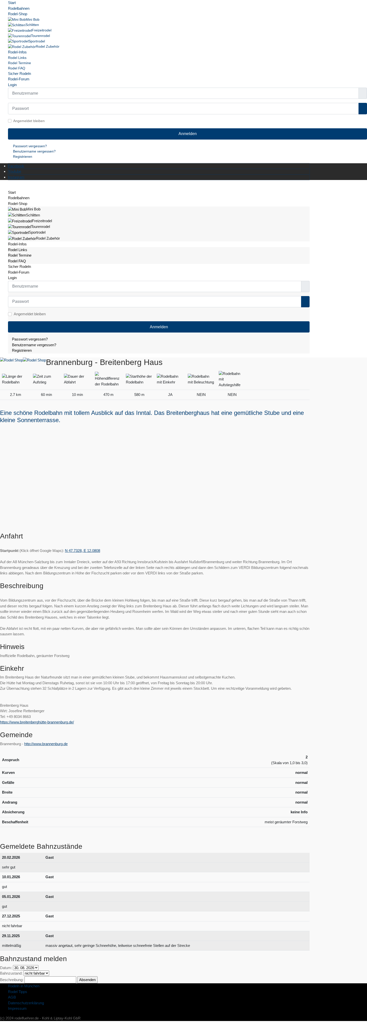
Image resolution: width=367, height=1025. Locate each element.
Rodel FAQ (16, 68)
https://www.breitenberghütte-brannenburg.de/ (37, 722)
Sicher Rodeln (19, 73)
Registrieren (22, 157)
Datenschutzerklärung (26, 1003)
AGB (12, 997)
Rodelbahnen (18, 8)
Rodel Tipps (17, 992)
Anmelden (188, 134)
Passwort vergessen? (30, 146)
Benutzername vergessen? (34, 151)
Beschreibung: (11, 980)
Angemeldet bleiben (29, 121)
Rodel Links (17, 58)
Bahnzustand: (11, 973)
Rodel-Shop (17, 14)
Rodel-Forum (18, 79)
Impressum (17, 1008)
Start (12, 2)
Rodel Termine (19, 63)
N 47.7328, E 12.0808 (82, 550)
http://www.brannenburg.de (46, 744)
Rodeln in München (23, 986)
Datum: (6, 968)
